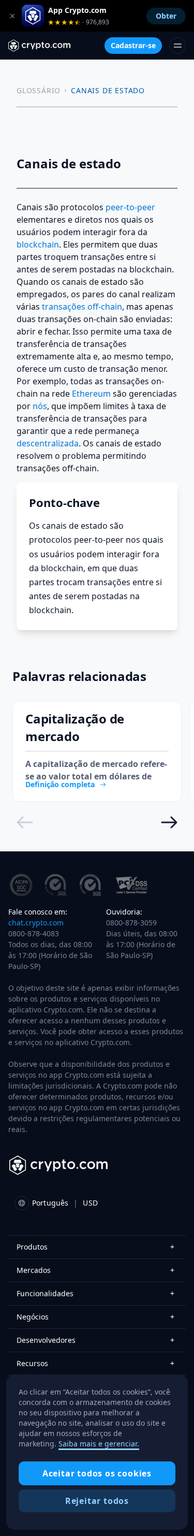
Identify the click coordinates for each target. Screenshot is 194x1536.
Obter (166, 16)
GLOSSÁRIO (39, 90)
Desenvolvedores (95, 1340)
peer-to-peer (130, 207)
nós (40, 406)
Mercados (95, 1270)
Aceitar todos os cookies (97, 1473)
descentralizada (48, 443)
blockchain (38, 244)
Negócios (95, 1317)
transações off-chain (82, 306)
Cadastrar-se (133, 45)
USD (90, 1203)
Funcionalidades (95, 1293)
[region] (97, 1452)
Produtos (95, 1247)
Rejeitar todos (97, 1500)
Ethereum (91, 393)
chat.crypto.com (36, 923)
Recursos (95, 1363)
